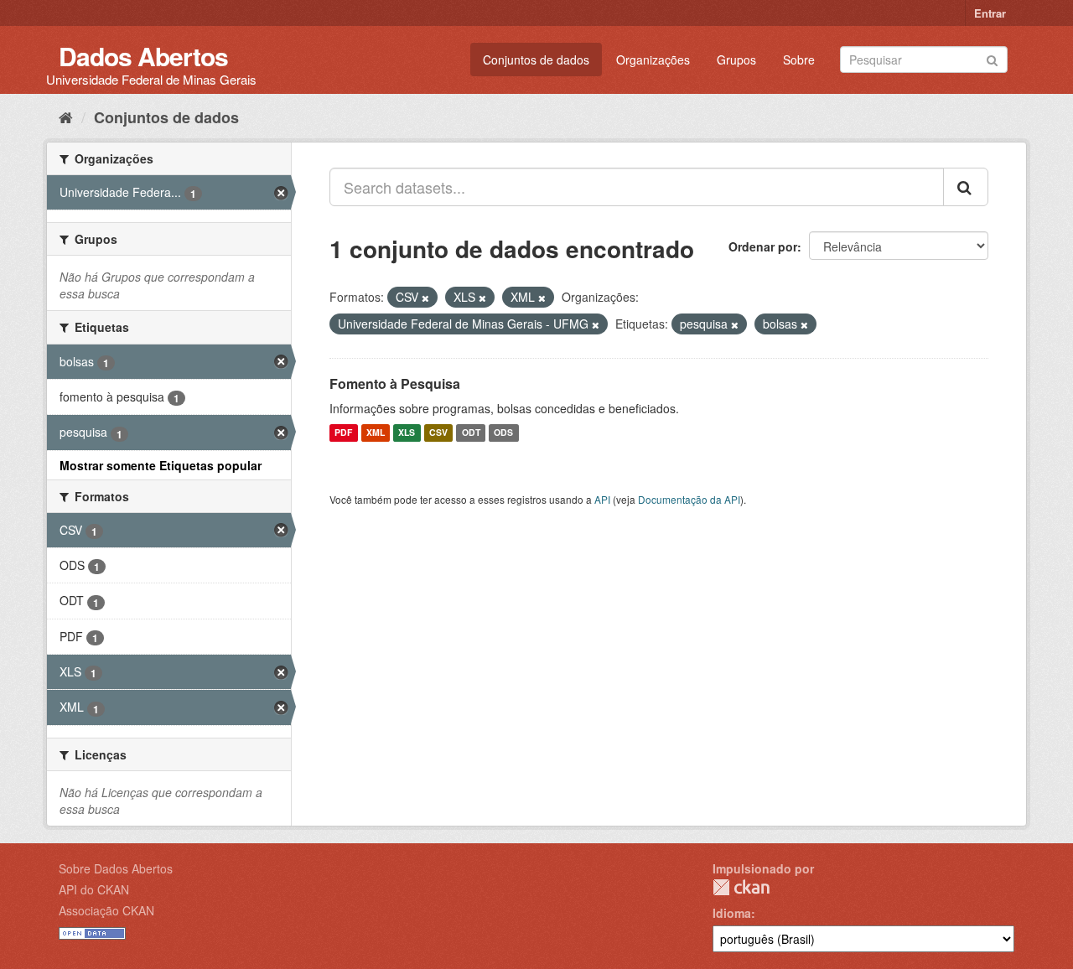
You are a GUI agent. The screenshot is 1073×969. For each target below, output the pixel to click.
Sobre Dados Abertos (116, 868)
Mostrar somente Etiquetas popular (161, 465)
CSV (438, 433)
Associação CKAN (106, 910)
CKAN (741, 887)
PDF (343, 433)
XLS (406, 433)
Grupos (736, 59)
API (602, 499)
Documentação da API (689, 499)
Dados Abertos (143, 56)
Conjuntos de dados (536, 59)
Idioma (732, 912)
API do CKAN (94, 889)
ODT (471, 433)
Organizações (653, 59)
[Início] (66, 116)
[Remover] (425, 297)
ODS (503, 433)
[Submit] (992, 58)
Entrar (990, 13)
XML (375, 433)
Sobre (799, 59)
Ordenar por (762, 246)
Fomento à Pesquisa (394, 383)
